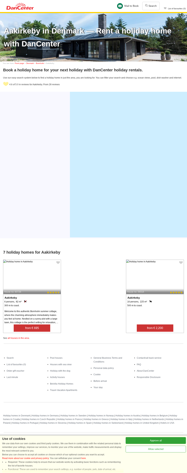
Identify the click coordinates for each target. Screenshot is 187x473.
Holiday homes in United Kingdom (142, 423)
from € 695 (32, 328)
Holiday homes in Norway (101, 415)
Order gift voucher (15, 371)
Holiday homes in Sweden (73, 415)
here (83, 458)
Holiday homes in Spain (80, 423)
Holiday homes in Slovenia (53, 423)
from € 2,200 (155, 328)
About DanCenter (145, 371)
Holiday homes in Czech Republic (39, 419)
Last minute (12, 377)
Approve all (156, 440)
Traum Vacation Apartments (63, 390)
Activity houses (57, 377)
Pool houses (56, 358)
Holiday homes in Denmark (16, 415)
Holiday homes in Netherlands (149, 419)
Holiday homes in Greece (96, 419)
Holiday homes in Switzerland (108, 423)
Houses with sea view (61, 364)
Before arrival (100, 381)
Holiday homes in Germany (45, 415)
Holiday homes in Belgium (155, 415)
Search (152, 5)
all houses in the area (18, 338)
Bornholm (40, 63)
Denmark (30, 63)
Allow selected (155, 449)
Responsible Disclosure (149, 377)
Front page (19, 63)
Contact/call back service (149, 358)
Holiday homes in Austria (127, 415)
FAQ (139, 364)
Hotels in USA (167, 423)
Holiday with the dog (60, 371)
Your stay (98, 387)
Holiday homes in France (69, 419)
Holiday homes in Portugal (25, 423)
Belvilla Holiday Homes (61, 384)
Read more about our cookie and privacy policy (25, 458)
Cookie (97, 374)
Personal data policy (104, 368)
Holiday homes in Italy (121, 419)
